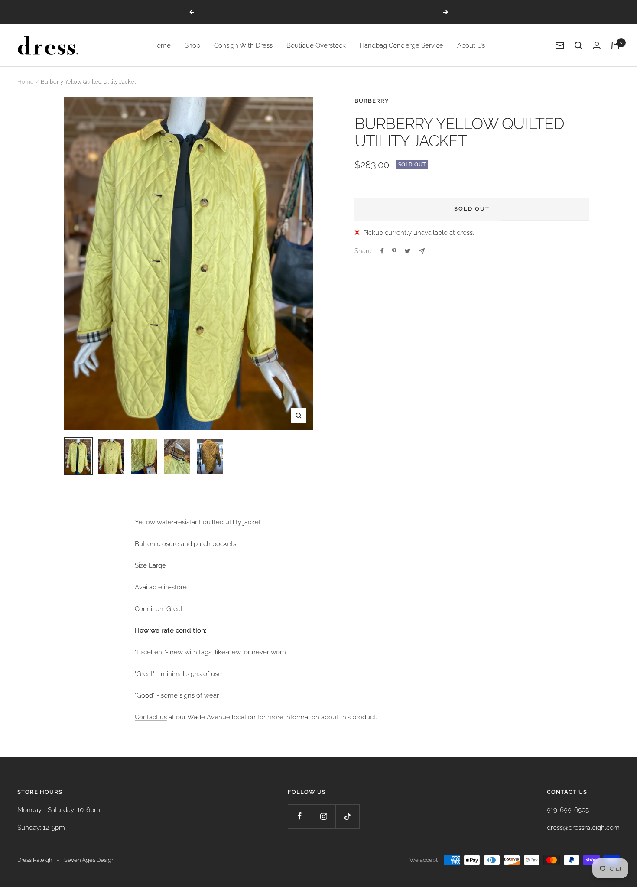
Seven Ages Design (89, 860)
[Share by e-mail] (422, 251)
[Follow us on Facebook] (300, 816)
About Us (471, 45)
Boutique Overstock (316, 45)
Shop (192, 45)
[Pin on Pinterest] (394, 251)
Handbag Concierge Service (401, 45)
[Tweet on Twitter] (407, 251)
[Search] (578, 45)
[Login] (597, 45)
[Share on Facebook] (382, 251)
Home (161, 45)
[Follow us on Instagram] (323, 816)
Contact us (151, 717)
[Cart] (615, 45)
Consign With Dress (243, 45)
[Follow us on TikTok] (347, 816)
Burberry (371, 100)
